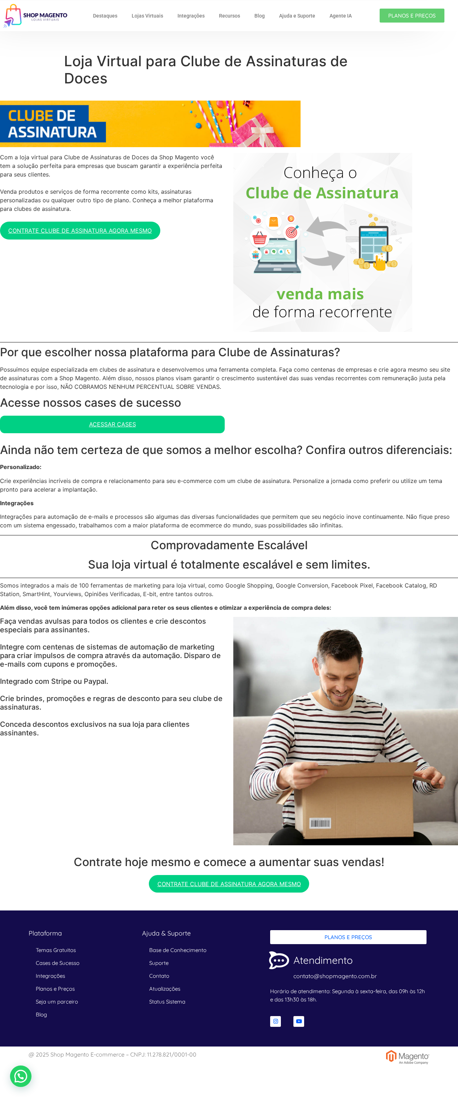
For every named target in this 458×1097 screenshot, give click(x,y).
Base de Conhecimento (177, 950)
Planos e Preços (55, 988)
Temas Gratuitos (56, 950)
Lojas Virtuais (147, 16)
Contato (159, 975)
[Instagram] (275, 1021)
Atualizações (164, 988)
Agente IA (341, 16)
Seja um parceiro (57, 1001)
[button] (20, 1076)
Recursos (229, 16)
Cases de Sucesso (57, 963)
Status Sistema (167, 1001)
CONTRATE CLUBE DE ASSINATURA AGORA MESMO (80, 230)
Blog (259, 16)
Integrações (191, 16)
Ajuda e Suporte (297, 16)
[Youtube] (298, 1021)
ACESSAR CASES (112, 424)
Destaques (105, 16)
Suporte (159, 963)
